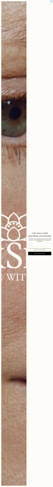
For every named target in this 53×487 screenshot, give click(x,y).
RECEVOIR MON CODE (39, 253)
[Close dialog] (51, 2)
